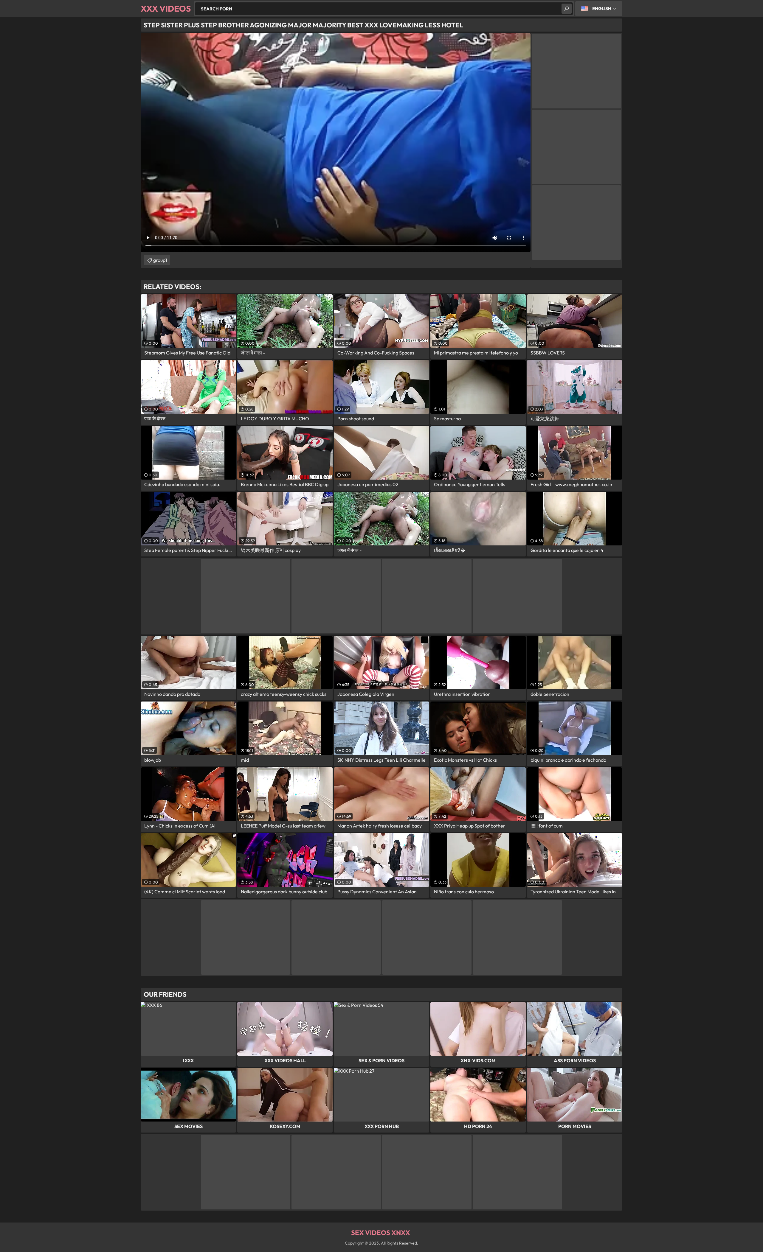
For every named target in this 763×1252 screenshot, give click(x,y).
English (601, 8)
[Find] (567, 9)
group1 (160, 260)
